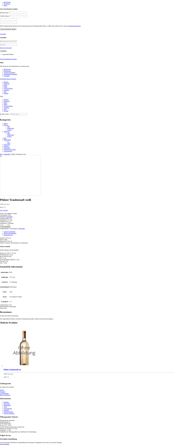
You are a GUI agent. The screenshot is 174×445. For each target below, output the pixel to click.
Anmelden (3, 34)
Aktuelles (6, 90)
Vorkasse (2, 392)
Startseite (6, 402)
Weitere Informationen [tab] (10, 233)
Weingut (6, 82)
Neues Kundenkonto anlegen (8, 59)
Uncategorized (8, 151)
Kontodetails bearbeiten (10, 74)
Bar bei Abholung (5, 395)
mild (8, 127)
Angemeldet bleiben (8, 54)
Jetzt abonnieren (4, 444)
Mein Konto (7, 2)
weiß (8, 143)
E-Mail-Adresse (5, 16)
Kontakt (6, 93)
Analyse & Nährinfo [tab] (9, 231)
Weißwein (6, 131)
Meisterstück (7, 140)
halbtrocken (10, 128)
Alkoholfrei (7, 148)
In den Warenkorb (5, 227)
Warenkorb (7, 4)
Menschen (7, 83)
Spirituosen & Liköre (10, 149)
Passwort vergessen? (6, 48)
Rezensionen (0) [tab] (8, 235)
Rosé (5, 138)
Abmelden (7, 76)
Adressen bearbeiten (9, 72)
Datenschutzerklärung (74, 26)
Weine (5, 87)
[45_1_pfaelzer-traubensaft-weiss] (20, 195)
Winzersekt (7, 144)
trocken (9, 130)
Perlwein (6, 146)
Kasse (5, 5)
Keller (5, 85)
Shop (5, 92)
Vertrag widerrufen (9, 413)
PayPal (2, 390)
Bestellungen (7, 71)
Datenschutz (7, 405)
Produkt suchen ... (5, 114)
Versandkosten (8, 408)
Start (1, 154)
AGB (5, 407)
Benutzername (4, 12)
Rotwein (6, 125)
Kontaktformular (8, 412)
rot (8, 141)
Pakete (5, 123)
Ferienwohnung (8, 88)
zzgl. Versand (4, 210)
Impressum (7, 403)
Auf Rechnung (4, 393)
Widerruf (6, 410)
